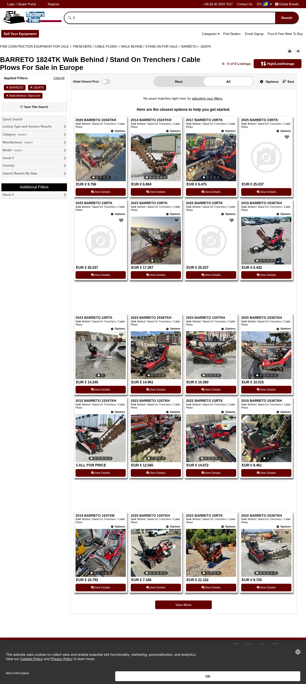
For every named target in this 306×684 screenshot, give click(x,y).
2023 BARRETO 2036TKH (151, 318)
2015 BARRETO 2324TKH (96, 401)
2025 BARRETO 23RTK (259, 120)
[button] (267, 81)
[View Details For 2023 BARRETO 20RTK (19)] (211, 553)
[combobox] (185, 17)
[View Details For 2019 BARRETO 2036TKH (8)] (266, 240)
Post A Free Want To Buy (285, 34)
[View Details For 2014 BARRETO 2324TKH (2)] (156, 157)
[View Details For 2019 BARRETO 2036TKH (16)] (266, 438)
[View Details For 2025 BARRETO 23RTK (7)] (211, 240)
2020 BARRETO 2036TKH (96, 120)
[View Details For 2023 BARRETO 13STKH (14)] (156, 438)
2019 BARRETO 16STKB (95, 515)
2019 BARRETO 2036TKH (261, 203)
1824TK (38, 87)
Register (53, 4)
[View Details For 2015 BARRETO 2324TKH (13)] (101, 438)
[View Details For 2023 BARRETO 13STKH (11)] (211, 355)
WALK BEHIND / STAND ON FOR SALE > (151, 46)
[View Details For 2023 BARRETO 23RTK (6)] (156, 240)
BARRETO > (190, 46)
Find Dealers (232, 34)
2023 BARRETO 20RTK (204, 515)
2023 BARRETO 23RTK (149, 203)
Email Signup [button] (254, 34)
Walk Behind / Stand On (24, 95)
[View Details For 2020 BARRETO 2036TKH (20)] (266, 553)
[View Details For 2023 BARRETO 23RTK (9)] (101, 355)
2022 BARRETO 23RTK (204, 401)
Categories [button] (209, 34)
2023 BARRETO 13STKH (205, 318)
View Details (102, 192)
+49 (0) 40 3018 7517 (218, 4)
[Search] (69, 18)
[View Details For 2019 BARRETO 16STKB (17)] (101, 553)
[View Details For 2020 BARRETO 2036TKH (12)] (266, 355)
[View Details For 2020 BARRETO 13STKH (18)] (156, 553)
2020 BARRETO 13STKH (150, 515)
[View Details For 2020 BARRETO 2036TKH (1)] (101, 157)
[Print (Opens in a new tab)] (289, 51)
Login (11, 4)
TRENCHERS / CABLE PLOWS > (97, 46)
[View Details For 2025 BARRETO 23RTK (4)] (266, 157)
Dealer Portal (27, 4)
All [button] (228, 82)
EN (259, 4)
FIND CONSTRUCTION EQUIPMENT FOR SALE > (36, 46)
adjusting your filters (207, 98)
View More (183, 605)
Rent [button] (179, 82)
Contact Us (244, 4)
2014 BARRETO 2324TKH (151, 120)
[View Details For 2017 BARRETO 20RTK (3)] (211, 157)
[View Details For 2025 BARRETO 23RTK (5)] (101, 240)
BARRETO (16, 87)
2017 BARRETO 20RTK (204, 120)
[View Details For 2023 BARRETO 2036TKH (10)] (156, 355)
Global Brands (289, 4)
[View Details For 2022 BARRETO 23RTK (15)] (211, 438)
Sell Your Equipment (21, 35)
